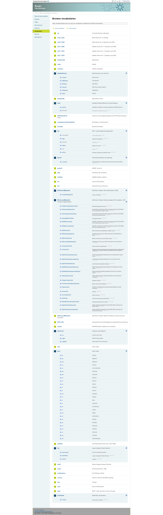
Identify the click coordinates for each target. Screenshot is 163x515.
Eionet (41, 13)
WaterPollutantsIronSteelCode (70, 309)
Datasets (37, 19)
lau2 (58, 351)
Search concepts (72, 28)
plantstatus (65, 455)
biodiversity (61, 60)
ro (62, 425)
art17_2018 (60, 55)
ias (58, 181)
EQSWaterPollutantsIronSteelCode (71, 271)
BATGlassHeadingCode (68, 233)
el (62, 381)
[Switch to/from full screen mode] (120, 1)
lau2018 (59, 443)
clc (63, 335)
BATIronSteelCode (67, 238)
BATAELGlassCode (67, 221)
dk (62, 374)
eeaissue (64, 87)
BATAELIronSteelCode (68, 226)
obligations (65, 90)
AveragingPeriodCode (68, 218)
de (62, 371)
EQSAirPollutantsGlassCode (69, 254)
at (62, 355)
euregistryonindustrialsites (66, 122)
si (62, 432)
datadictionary (62, 73)
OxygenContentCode (67, 280)
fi (62, 387)
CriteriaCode (65, 249)
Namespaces (38, 37)
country (64, 499)
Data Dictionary (47, 13)
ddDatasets (65, 80)
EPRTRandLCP (62, 116)
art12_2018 (60, 42)
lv (62, 409)
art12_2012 (60, 37)
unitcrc (64, 152)
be (62, 358)
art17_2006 (60, 46)
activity (64, 107)
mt (62, 413)
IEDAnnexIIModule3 (63, 200)
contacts (64, 77)
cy (62, 365)
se (62, 429)
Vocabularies (38, 31)
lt (62, 403)
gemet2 (59, 168)
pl (62, 419)
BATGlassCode (66, 230)
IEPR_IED (60, 322)
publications (61, 473)
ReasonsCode (65, 287)
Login (114, 1)
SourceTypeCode (66, 295)
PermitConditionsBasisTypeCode (70, 283)
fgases (59, 157)
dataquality (61, 98)
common (60, 69)
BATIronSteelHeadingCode (69, 241)
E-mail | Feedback (39, 510)
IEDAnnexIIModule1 (63, 190)
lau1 (58, 346)
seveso (59, 477)
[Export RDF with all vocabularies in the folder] (126, 73)
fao (58, 131)
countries (64, 162)
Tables (36, 22)
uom (58, 486)
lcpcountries (65, 452)
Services (37, 34)
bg (62, 361)
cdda (59, 64)
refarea (64, 145)
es (62, 384)
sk (62, 435)
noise (59, 469)
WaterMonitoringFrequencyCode (70, 301)
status (63, 93)
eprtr (58, 103)
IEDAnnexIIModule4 (63, 315)
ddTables (64, 84)
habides (60, 177)
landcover (60, 331)
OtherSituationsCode (67, 275)
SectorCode (65, 291)
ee (62, 377)
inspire (59, 326)
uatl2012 (64, 341)
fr (62, 390)
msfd (59, 464)
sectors (64, 459)
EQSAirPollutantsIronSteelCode (70, 259)
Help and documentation (41, 16)
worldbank (60, 495)
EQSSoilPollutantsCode (68, 263)
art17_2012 (60, 51)
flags (63, 138)
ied (58, 186)
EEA (41, 1)
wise (58, 491)
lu (62, 406)
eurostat (60, 126)
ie (62, 397)
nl (62, 416)
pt (62, 422)
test (58, 482)
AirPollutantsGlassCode (68, 209)
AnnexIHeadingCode (67, 194)
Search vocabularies (59, 28)
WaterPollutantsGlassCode (69, 305)
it (62, 400)
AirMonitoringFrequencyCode (70, 206)
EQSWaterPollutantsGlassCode (70, 267)
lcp (58, 448)
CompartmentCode (67, 246)
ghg (58, 172)
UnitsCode (64, 298)
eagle (63, 338)
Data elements (38, 25)
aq (58, 33)
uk (62, 438)
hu (62, 393)
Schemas (37, 28)
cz (62, 368)
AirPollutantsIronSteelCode (69, 213)
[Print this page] (118, 1)
